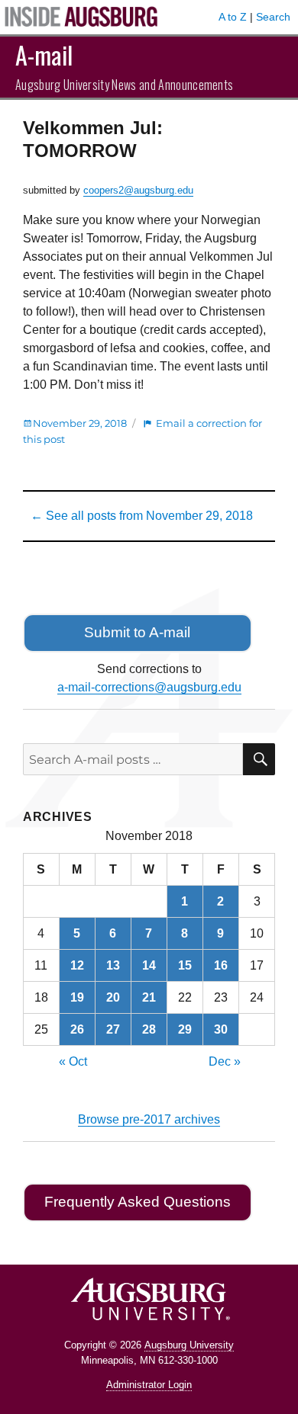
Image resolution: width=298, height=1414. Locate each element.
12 (77, 965)
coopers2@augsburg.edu (138, 190)
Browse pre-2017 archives (149, 1119)
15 (185, 965)
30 (221, 1029)
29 (185, 1029)
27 (113, 1029)
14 (149, 965)
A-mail (44, 54)
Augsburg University (189, 1345)
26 (77, 1029)
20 (113, 997)
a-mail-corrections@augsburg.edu (149, 687)
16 (221, 965)
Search (273, 17)
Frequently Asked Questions (137, 1202)
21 (149, 997)
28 (149, 1029)
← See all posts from (142, 515)
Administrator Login (149, 1384)
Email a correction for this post (142, 431)
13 (113, 965)
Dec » (225, 1061)
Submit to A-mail (137, 632)
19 (77, 997)
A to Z (233, 17)
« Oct (73, 1061)
